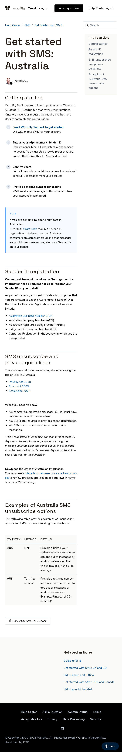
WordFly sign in (38, 8)
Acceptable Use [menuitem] (31, 719)
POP (26, 742)
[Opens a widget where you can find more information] (110, 746)
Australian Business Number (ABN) (31, 316)
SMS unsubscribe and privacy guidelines (100, 64)
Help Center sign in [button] (101, 8)
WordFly (81, 738)
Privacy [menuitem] (52, 719)
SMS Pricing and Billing (79, 675)
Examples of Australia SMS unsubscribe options (98, 81)
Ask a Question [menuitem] (52, 712)
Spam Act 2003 (19, 386)
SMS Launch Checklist (78, 689)
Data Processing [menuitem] (74, 719)
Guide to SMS (72, 661)
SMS (27, 25)
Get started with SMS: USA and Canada (89, 682)
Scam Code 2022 (19, 391)
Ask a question (69, 8)
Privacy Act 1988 (20, 382)
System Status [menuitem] (77, 712)
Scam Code (30, 229)
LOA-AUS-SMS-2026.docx (31, 621)
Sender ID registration (96, 52)
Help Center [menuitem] (29, 712)
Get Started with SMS (48, 25)
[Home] (15, 8)
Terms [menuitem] (97, 712)
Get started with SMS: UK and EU (85, 668)
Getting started (98, 44)
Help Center (12, 25)
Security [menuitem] (95, 719)
